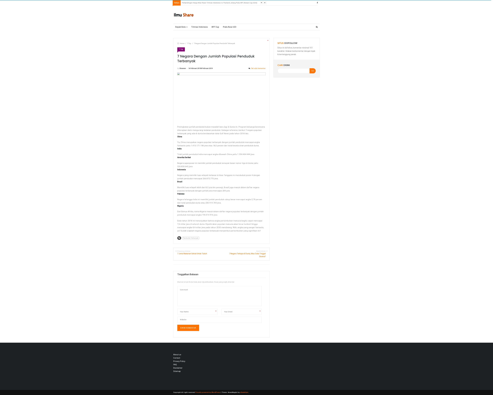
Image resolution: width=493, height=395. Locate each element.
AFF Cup (215, 27)
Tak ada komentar (258, 68)
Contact (176, 358)
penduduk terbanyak (190, 238)
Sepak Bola (180, 27)
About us (177, 355)
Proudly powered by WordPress (207, 392)
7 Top (181, 49)
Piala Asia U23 (229, 27)
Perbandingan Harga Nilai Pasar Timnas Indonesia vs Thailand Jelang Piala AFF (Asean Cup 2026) (219, 3)
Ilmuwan (182, 68)
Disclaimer (177, 368)
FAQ (175, 365)
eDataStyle (244, 392)
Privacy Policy (179, 361)
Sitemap (177, 371)
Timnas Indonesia (199, 27)
